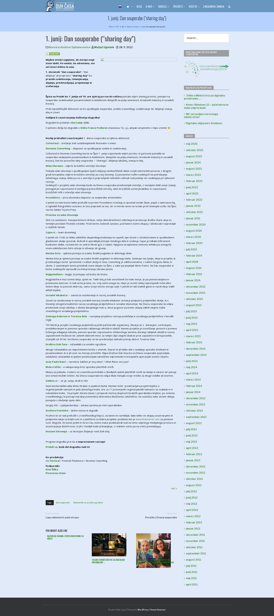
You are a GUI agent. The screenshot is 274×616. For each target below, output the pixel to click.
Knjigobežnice (54, 274)
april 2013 (192, 448)
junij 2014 (192, 361)
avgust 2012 (194, 485)
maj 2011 (191, 578)
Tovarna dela (79, 316)
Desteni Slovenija (56, 431)
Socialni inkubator (57, 295)
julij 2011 (191, 565)
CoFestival (52, 143)
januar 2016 (193, 280)
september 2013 (196, 417)
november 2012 (195, 472)
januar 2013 (193, 460)
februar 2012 (194, 522)
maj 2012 (191, 503)
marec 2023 (193, 174)
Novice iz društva (59, 47)
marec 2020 (193, 236)
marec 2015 (193, 336)
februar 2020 (194, 243)
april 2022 (192, 193)
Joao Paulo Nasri (56, 361)
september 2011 (196, 553)
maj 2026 (192, 143)
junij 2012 (192, 497)
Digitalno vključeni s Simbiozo (204, 123)
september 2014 (196, 354)
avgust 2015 (194, 305)
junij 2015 (192, 317)
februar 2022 (194, 199)
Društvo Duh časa (56, 344)
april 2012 (192, 509)
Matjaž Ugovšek (104, 47)
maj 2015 (191, 323)
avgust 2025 (194, 156)
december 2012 (195, 466)
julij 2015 (191, 311)
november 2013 (195, 404)
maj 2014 (191, 367)
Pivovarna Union (56, 473)
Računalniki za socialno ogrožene (88, 502)
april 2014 (192, 373)
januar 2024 (193, 162)
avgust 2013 (194, 423)
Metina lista (53, 253)
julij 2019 (191, 249)
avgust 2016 (194, 268)
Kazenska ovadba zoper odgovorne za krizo (65, 537)
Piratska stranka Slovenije (62, 214)
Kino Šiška (52, 469)
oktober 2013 (194, 410)
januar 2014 (193, 392)
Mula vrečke (53, 366)
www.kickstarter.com (148, 419)
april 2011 (192, 584)
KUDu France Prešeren (94, 127)
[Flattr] (53, 54)
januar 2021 (193, 218)
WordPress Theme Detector (151, 609)
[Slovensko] (120, 6)
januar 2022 (193, 205)
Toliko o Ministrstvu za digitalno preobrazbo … (108, 561)
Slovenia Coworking (58, 148)
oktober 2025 (194, 150)
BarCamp (77, 122)
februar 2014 (194, 385)
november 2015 (195, 292)
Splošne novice (81, 47)
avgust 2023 (194, 168)
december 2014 (196, 348)
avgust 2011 (193, 559)
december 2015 (196, 286)
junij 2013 (192, 435)
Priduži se (51, 446)
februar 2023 (194, 181)
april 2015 (192, 330)
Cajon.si (50, 232)
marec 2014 (193, 379)
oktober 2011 (194, 547)
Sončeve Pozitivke (57, 410)
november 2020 (196, 224)
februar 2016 (194, 274)
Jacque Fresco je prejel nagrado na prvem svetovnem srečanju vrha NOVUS (155, 561)
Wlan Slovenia (54, 165)
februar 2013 (194, 454)
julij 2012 (191, 491)
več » (174, 488)
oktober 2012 (194, 478)
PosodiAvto (53, 197)
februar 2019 (194, 255)
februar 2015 (194, 342)
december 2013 (195, 398)
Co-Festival (53, 460)
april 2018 (192, 261)
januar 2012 (193, 528)
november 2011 (195, 541)
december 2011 (195, 534)
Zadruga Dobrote (57, 316)
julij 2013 (191, 429)
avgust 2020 (194, 230)
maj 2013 (191, 441)
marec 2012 (193, 516)
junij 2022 (192, 187)
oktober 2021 (194, 212)
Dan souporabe (63, 502)
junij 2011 (191, 572)
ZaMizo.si (51, 380)
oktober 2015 (194, 299)
